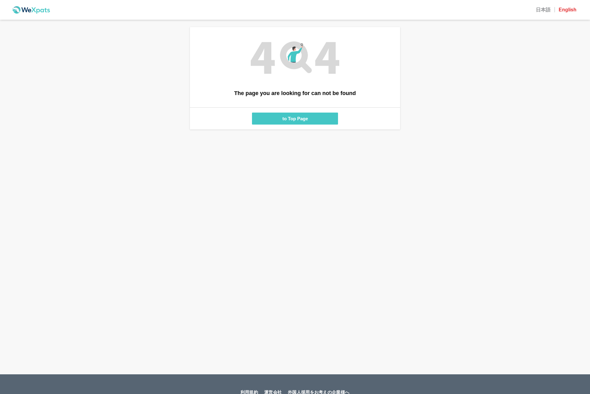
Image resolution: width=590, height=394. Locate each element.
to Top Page (295, 118)
